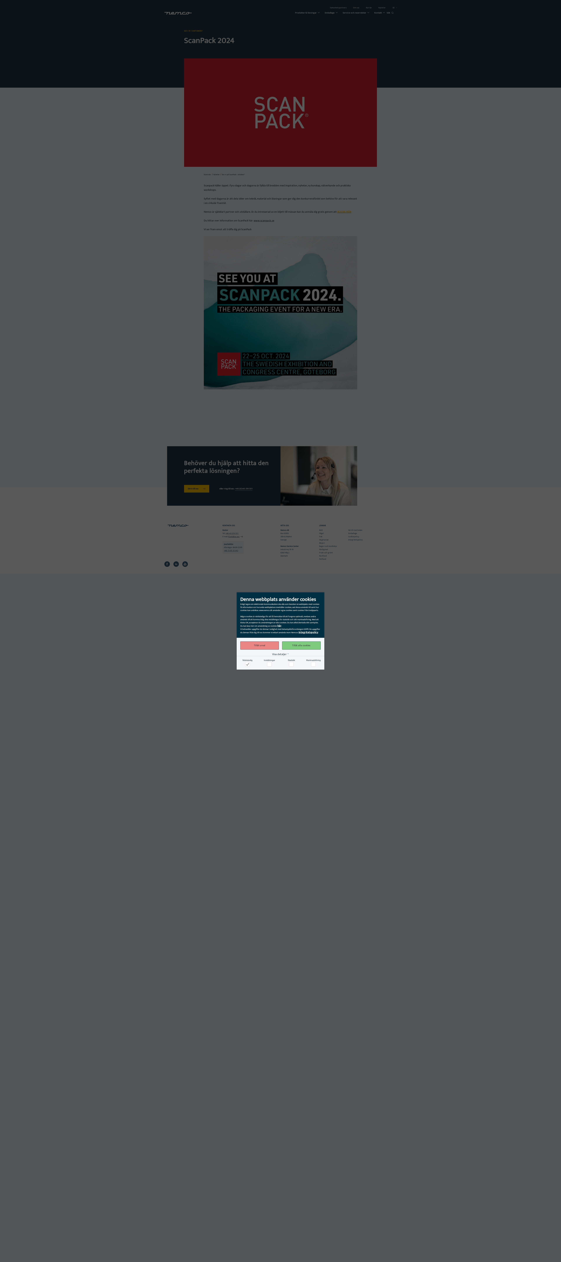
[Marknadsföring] (313, 664)
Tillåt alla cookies (301, 646)
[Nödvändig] (247, 664)
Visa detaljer (279, 654)
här (279, 626)
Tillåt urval (259, 646)
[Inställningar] (269, 664)
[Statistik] (291, 664)
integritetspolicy (308, 632)
